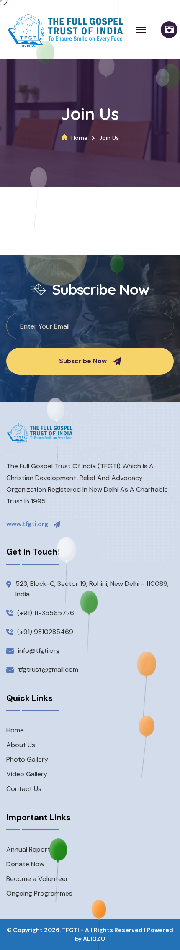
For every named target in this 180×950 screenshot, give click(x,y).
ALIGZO (94, 938)
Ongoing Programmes (39, 893)
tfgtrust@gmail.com (48, 669)
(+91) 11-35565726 (45, 613)
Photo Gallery (27, 759)
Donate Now (25, 864)
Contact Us (23, 788)
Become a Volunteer (37, 878)
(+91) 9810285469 (45, 631)
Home (79, 137)
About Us (20, 744)
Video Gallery (26, 774)
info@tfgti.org (39, 650)
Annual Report (28, 849)
